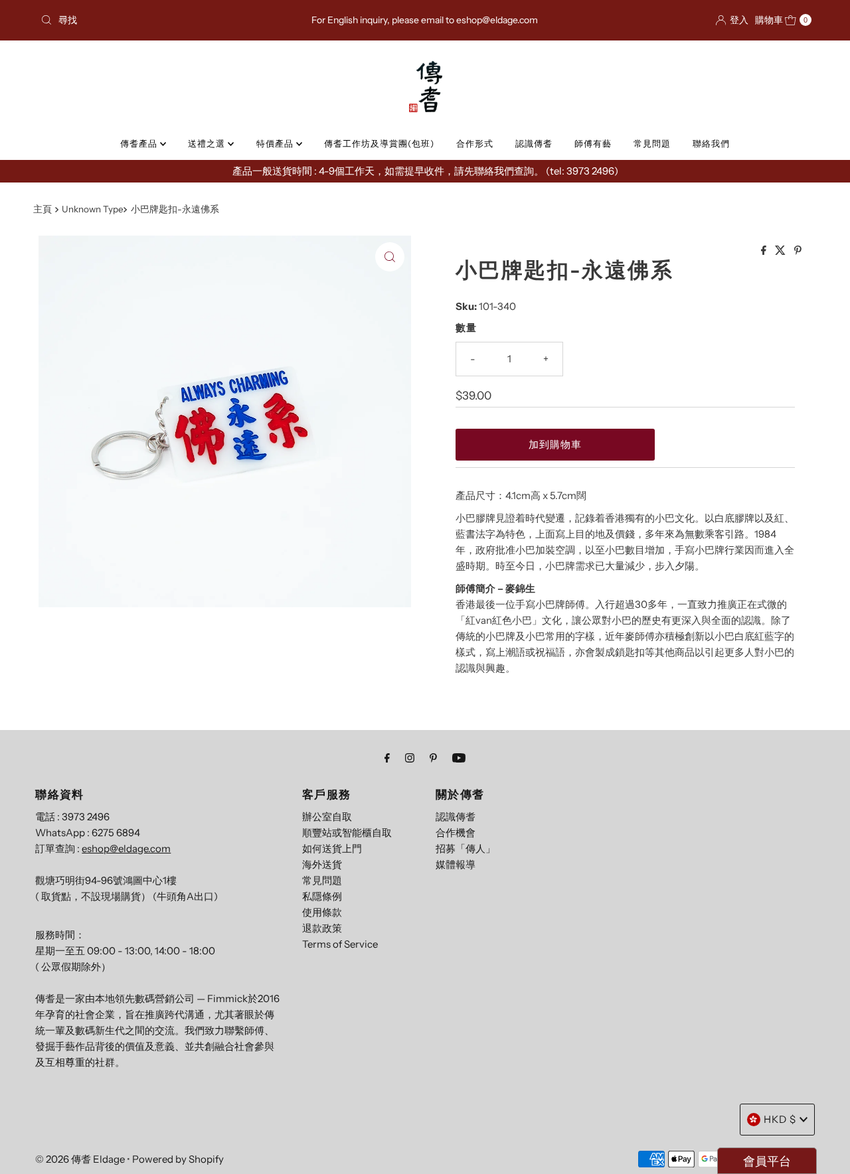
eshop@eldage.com (126, 848)
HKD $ (780, 1119)
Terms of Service (340, 944)
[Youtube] (459, 758)
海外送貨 (322, 864)
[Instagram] (409, 758)
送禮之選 (208, 143)
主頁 (42, 209)
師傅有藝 (593, 143)
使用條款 (322, 912)
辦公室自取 (327, 816)
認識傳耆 (533, 143)
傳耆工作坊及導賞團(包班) (379, 143)
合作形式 (474, 143)
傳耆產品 (140, 143)
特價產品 (276, 143)
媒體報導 (455, 864)
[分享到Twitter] (781, 250)
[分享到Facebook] (764, 250)
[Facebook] (387, 758)
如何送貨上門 (332, 848)
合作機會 (455, 832)
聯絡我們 (711, 143)
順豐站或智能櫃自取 (347, 832)
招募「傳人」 (465, 848)
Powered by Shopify (178, 1159)
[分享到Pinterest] (798, 250)
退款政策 (322, 928)
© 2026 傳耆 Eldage (80, 1159)
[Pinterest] (433, 758)
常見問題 (652, 143)
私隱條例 (322, 896)
